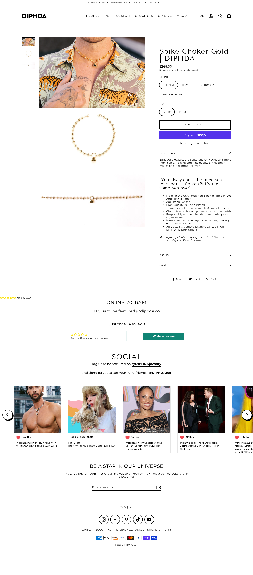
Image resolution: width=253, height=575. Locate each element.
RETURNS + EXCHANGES (129, 529)
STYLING (165, 16)
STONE (164, 77)
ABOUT (183, 16)
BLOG (99, 529)
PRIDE (199, 16)
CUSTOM (123, 16)
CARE (163, 265)
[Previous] (7, 415)
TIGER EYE (168, 85)
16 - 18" (183, 111)
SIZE (162, 104)
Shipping (164, 70)
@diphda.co (148, 311)
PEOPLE (92, 16)
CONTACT (87, 529)
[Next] (247, 415)
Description (167, 153)
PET (108, 16)
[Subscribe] (158, 487)
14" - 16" (166, 111)
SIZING (164, 255)
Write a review (164, 336)
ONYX (185, 85)
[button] (8, 298)
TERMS (168, 529)
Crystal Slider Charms (186, 240)
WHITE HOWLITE (172, 94)
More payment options (195, 143)
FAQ (109, 529)
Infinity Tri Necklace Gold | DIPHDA (91, 445)
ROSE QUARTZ (205, 85)
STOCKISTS (144, 16)
